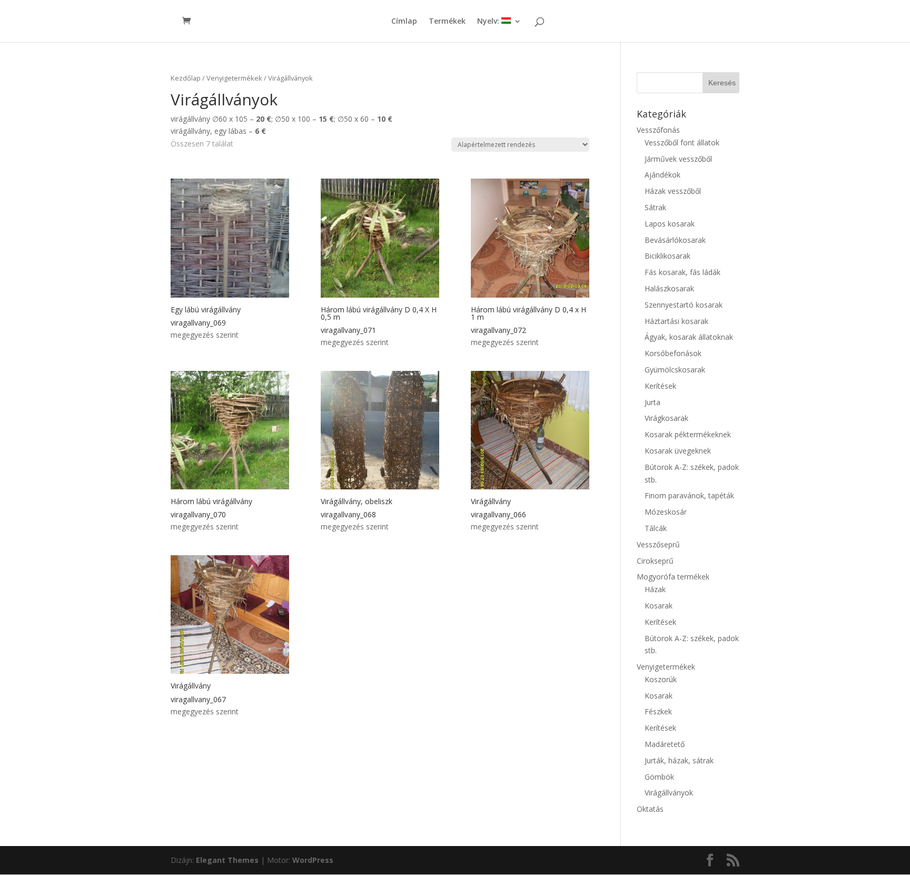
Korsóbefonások (673, 353)
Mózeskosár (666, 512)
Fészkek (658, 711)
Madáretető (665, 744)
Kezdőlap (186, 78)
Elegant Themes (227, 860)
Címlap (404, 21)
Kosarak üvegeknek (678, 451)
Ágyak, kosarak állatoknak (689, 337)
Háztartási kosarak (676, 321)
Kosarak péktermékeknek (688, 434)
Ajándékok (662, 175)
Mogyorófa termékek (673, 577)
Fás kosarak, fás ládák (682, 272)
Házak (655, 589)
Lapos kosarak (670, 224)
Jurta (652, 402)
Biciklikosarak (667, 256)
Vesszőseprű (658, 544)
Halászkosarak (669, 288)
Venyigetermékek (234, 78)
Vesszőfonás (658, 130)
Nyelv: (489, 21)
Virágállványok (669, 793)
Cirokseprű (655, 561)
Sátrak (655, 207)
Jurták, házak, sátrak (679, 760)
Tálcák (656, 528)
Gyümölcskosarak (675, 370)
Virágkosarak (666, 418)
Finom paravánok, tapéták (689, 495)
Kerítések (660, 386)
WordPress (312, 860)
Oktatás (650, 809)
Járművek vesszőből (678, 159)
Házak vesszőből (673, 191)
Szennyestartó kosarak (684, 305)
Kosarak (658, 606)
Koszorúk (661, 679)
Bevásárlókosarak (675, 240)
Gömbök (659, 777)
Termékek (447, 21)
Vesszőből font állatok (682, 142)
